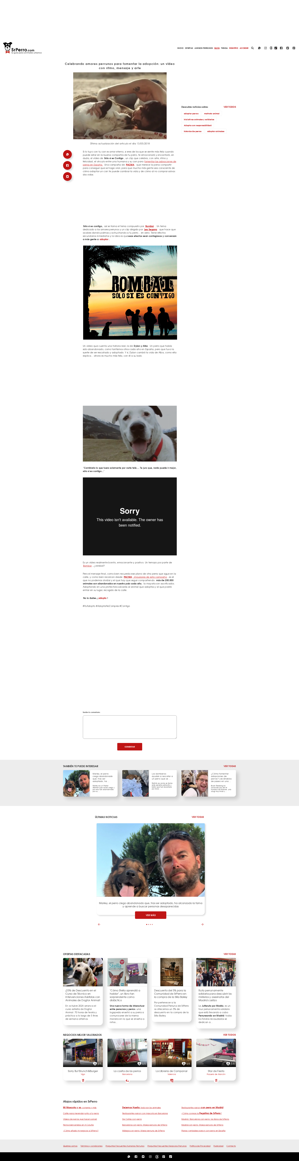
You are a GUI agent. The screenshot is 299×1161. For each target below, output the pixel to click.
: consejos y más (80, 1107)
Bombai (87, 565)
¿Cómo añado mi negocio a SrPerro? (81, 1130)
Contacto (231, 1145)
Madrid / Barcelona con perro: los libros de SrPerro (205, 1119)
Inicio (180, 47)
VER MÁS (151, 915)
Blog (217, 47)
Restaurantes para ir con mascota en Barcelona (145, 1113)
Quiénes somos (70, 1145)
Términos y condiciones (91, 1145)
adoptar (104, 239)
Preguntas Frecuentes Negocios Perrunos (167, 1145)
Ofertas (189, 47)
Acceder (244, 47)
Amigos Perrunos (204, 47)
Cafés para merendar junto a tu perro (81, 1113)
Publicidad (218, 1145)
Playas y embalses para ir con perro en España (203, 1130)
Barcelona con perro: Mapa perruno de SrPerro (144, 1124)
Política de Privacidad (200, 1145)
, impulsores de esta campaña (145, 576)
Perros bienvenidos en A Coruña (78, 1124)
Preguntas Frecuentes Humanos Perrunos (125, 1145)
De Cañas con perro (132, 1119)
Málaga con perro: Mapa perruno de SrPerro (143, 1130)
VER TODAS (230, 766)
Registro (233, 47)
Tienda (224, 47)
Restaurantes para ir (202, 1107)
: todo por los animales (141, 1107)
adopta (103, 598)
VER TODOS (230, 107)
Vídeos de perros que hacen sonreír (80, 1119)
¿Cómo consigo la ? (201, 1113)
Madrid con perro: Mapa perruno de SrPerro (202, 1124)
